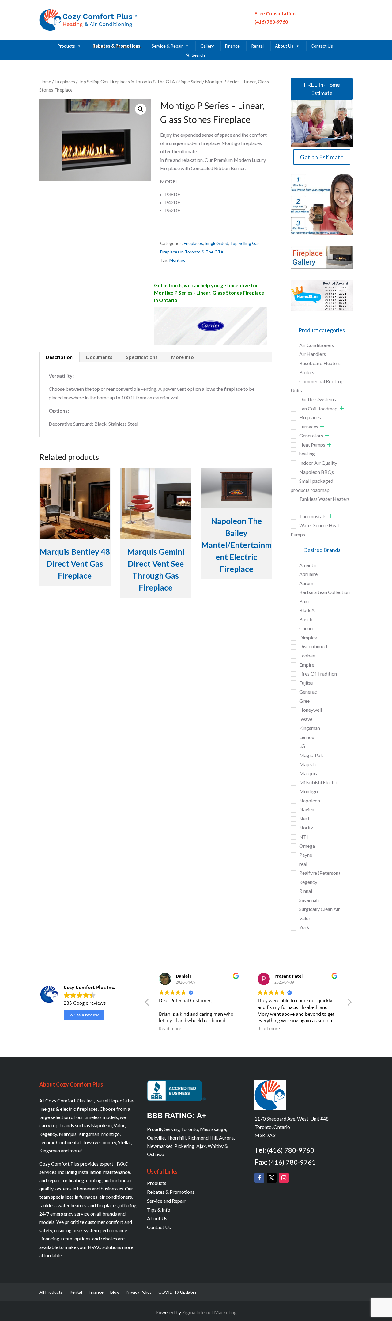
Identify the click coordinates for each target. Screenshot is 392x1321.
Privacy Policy (139, 1292)
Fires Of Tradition (318, 673)
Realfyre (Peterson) (319, 873)
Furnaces (308, 426)
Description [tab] (59, 357)
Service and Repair (166, 1201)
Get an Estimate (322, 157)
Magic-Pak (311, 755)
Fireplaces (65, 81)
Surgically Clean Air (319, 909)
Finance (232, 45)
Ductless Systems (317, 399)
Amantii (307, 565)
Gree (304, 701)
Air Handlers (312, 354)
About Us (284, 45)
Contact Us (322, 45)
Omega (307, 846)
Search (198, 55)
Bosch (305, 619)
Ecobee (307, 655)
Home (45, 81)
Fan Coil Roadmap (318, 408)
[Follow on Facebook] (259, 1178)
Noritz (306, 827)
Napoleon (309, 800)
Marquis (308, 773)
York (304, 927)
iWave (305, 719)
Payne (305, 855)
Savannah (309, 900)
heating (307, 453)
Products (66, 45)
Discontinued (313, 646)
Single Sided (190, 81)
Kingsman (309, 728)
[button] (140, 109)
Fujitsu (306, 683)
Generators (311, 435)
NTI (303, 836)
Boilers (306, 372)
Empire (306, 665)
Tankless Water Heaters (324, 499)
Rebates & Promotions (116, 45)
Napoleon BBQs (316, 472)
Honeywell (310, 710)
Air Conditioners (316, 345)
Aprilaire (308, 574)
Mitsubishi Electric (319, 782)
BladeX (307, 610)
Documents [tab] (99, 357)
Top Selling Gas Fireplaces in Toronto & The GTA (126, 81)
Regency (308, 882)
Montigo (177, 260)
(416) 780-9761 (292, 1162)
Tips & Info (158, 1210)
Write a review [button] (84, 1015)
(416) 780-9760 (271, 22)
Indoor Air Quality (318, 463)
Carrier (306, 628)
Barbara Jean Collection (324, 592)
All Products (51, 1292)
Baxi (304, 601)
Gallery (207, 45)
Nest (304, 818)
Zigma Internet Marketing (209, 1312)
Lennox (306, 737)
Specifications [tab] (142, 357)
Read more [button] (170, 1028)
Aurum (306, 583)
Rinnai (305, 891)
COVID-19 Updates (177, 1292)
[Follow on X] (272, 1178)
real (303, 864)
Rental (257, 45)
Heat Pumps (312, 444)
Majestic (308, 764)
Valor (305, 918)
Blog (114, 1292)
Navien (306, 809)
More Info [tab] (182, 357)
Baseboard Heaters (320, 363)
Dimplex (308, 637)
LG (302, 746)
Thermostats (312, 516)
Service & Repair (167, 45)
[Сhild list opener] (338, 345)
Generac (308, 692)
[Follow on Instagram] (284, 1178)
